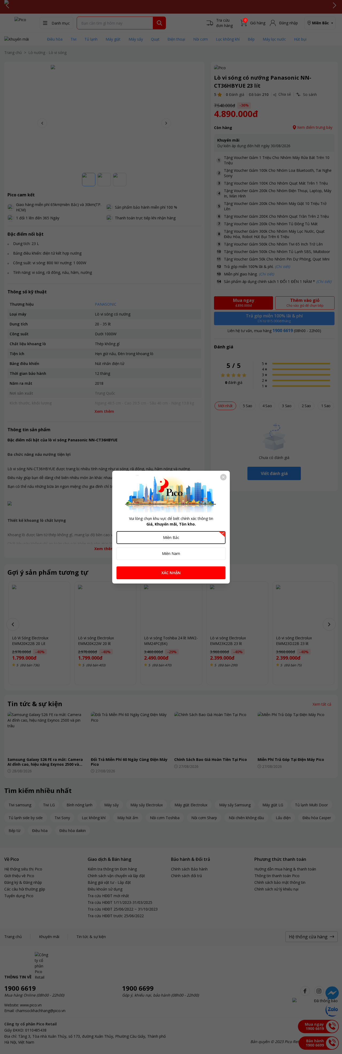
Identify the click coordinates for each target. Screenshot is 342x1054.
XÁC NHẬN (171, 572)
